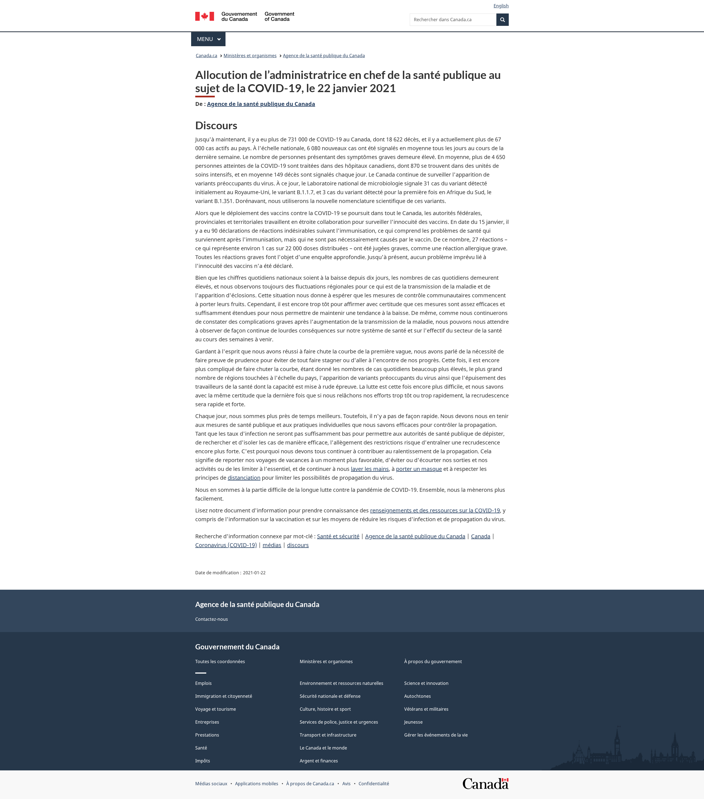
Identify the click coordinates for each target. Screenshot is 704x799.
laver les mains (370, 469)
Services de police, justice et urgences (339, 722)
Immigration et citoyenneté (223, 696)
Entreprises (207, 722)
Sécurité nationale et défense (330, 696)
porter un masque (419, 469)
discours (298, 545)
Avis (346, 784)
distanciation (244, 477)
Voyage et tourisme (215, 709)
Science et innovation (426, 683)
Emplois (203, 683)
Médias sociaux (211, 784)
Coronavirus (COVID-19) (226, 545)
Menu (211, 39)
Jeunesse (413, 722)
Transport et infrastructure (328, 735)
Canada (480, 536)
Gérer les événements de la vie (436, 735)
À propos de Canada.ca (310, 784)
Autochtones (417, 696)
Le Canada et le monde (323, 748)
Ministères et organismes (250, 56)
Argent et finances (319, 761)
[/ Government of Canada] (244, 17)
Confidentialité (374, 784)
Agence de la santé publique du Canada (324, 56)
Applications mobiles (256, 784)
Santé (201, 748)
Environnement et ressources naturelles (341, 683)
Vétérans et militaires (426, 709)
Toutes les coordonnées (220, 661)
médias (272, 545)
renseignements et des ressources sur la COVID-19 (435, 510)
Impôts (202, 761)
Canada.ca (206, 56)
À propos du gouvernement (433, 661)
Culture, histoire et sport (325, 709)
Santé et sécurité (338, 536)
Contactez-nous (211, 619)
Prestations (207, 735)
